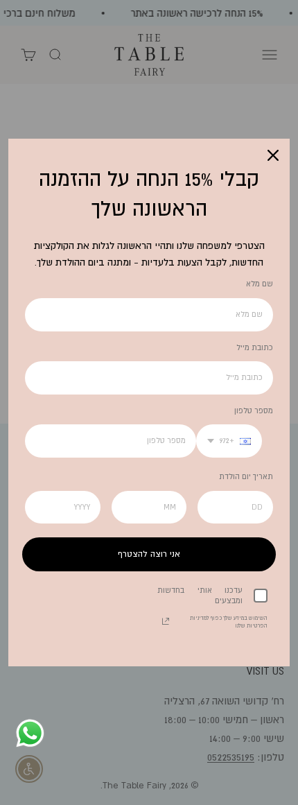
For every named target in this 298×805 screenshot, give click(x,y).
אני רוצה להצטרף (149, 554)
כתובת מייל (254, 347)
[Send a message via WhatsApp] (30, 733)
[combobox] (229, 441)
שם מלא (259, 283)
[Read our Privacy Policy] (165, 621)
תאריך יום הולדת (246, 476)
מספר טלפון (253, 410)
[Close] (273, 155)
